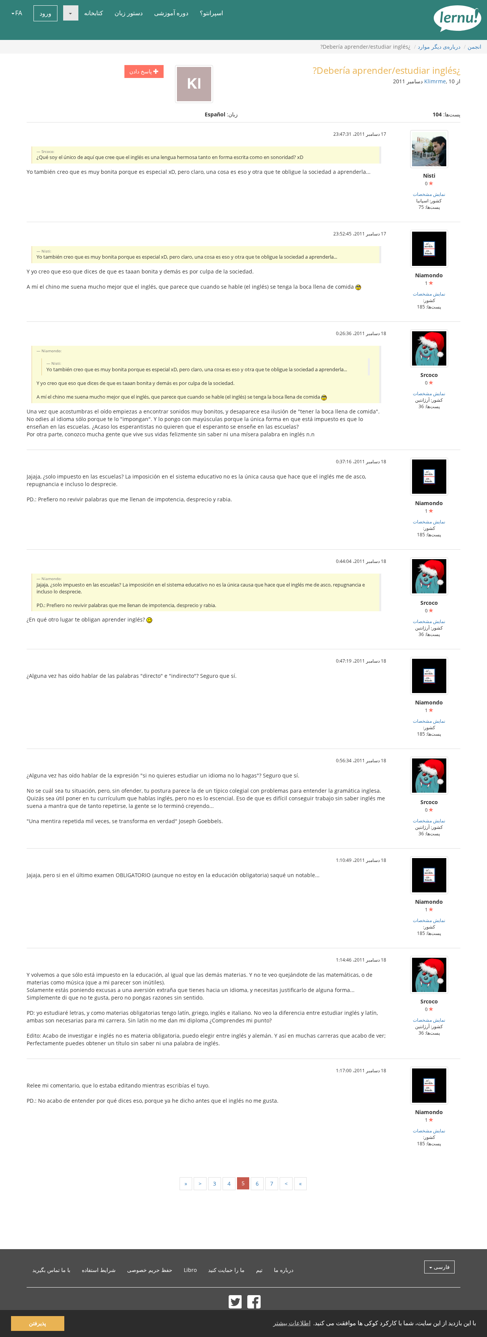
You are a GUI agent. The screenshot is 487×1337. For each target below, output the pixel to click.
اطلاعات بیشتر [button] (291, 1323)
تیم (259, 1269)
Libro (190, 1269)
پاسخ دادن (141, 71)
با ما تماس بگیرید (51, 1269)
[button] (70, 13)
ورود (45, 13)
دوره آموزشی (171, 13)
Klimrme (435, 81)
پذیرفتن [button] (37, 1323)
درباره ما (283, 1269)
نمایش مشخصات (429, 194)
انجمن (474, 46)
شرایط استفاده (99, 1269)
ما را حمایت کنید (226, 1269)
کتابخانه (93, 13)
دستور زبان (129, 13)
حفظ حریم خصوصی (149, 1269)
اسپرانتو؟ (211, 13)
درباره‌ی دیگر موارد (439, 46)
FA (18, 13)
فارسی (441, 1266)
